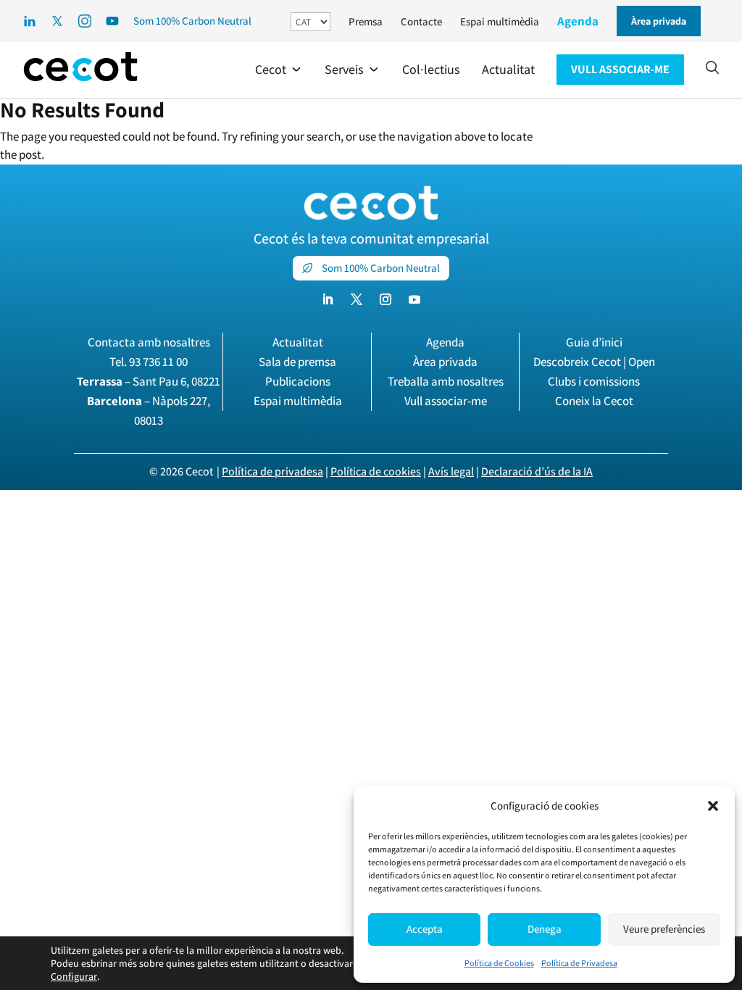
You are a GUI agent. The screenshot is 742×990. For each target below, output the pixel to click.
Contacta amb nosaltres (149, 342)
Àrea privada (445, 362)
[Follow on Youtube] (414, 299)
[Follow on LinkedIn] (327, 299)
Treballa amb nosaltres (446, 381)
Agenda (578, 21)
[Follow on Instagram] (385, 299)
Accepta (425, 929)
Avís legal (451, 471)
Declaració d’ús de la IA (537, 471)
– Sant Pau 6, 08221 (148, 381)
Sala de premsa (297, 362)
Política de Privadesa (579, 962)
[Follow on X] (356, 299)
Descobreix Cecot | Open (594, 362)
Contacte (421, 21)
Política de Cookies (499, 962)
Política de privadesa (272, 471)
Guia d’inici (594, 342)
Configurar (74, 976)
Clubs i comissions (594, 381)
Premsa (366, 21)
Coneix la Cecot (594, 401)
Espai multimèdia (499, 21)
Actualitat (297, 342)
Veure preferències (664, 929)
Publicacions (297, 381)
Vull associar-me (445, 401)
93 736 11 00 (158, 362)
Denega (545, 929)
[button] (713, 806)
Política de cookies (375, 471)
